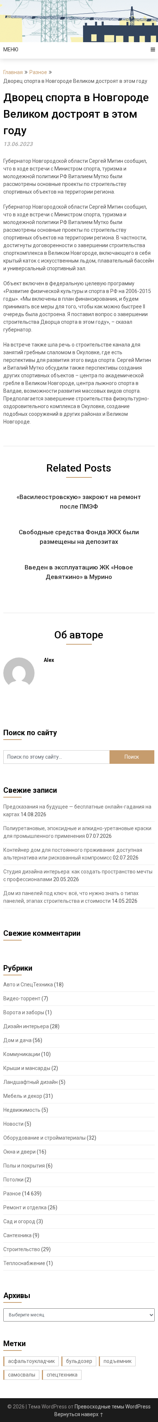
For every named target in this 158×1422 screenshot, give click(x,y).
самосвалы (21, 1375)
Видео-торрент (21, 998)
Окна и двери (19, 1152)
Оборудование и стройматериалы (44, 1138)
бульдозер (79, 1361)
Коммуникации (21, 1054)
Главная (13, 72)
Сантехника (17, 1235)
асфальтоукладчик (31, 1361)
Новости (13, 1124)
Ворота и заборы (23, 1012)
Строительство (21, 1249)
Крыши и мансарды (26, 1068)
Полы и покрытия (24, 1166)
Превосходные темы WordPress (113, 1407)
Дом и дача (17, 1040)
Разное (38, 72)
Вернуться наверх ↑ (79, 1414)
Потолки (13, 1180)
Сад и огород (19, 1221)
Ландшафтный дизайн (30, 1082)
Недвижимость (21, 1110)
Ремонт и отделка (25, 1207)
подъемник (118, 1361)
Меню (10, 49)
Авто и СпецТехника (28, 984)
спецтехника (62, 1375)
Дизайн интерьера (26, 1026)
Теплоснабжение (24, 1263)
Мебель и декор (22, 1096)
